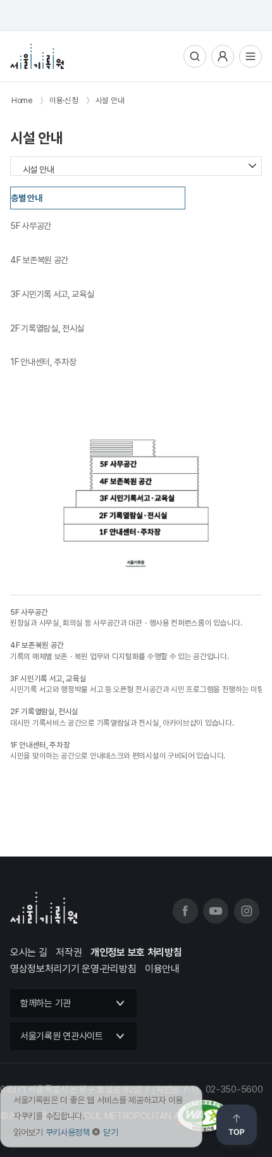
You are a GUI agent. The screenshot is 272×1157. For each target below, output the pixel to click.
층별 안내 (26, 198)
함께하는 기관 (45, 1003)
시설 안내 (110, 100)
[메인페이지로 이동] (37, 56)
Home (21, 100)
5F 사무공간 (30, 226)
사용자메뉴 (222, 56)
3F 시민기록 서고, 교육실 (52, 294)
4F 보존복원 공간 (39, 260)
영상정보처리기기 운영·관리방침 (73, 969)
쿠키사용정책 (68, 1132)
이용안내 (162, 969)
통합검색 (194, 56)
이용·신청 (63, 100)
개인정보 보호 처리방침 (136, 952)
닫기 (110, 1132)
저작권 (69, 952)
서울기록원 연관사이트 (61, 1036)
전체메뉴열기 (250, 56)
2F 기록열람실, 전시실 (47, 328)
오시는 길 (28, 952)
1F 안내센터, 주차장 (43, 362)
